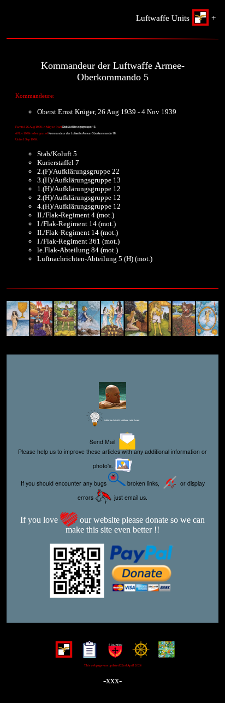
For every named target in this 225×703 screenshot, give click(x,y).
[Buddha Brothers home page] (138, 653)
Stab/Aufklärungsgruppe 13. (79, 126)
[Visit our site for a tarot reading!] (112, 319)
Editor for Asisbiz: (121, 420)
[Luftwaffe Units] (61, 653)
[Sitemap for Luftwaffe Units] (87, 653)
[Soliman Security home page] (113, 653)
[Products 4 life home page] (164, 653)
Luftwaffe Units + (176, 18)
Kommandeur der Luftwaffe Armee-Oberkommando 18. (82, 133)
